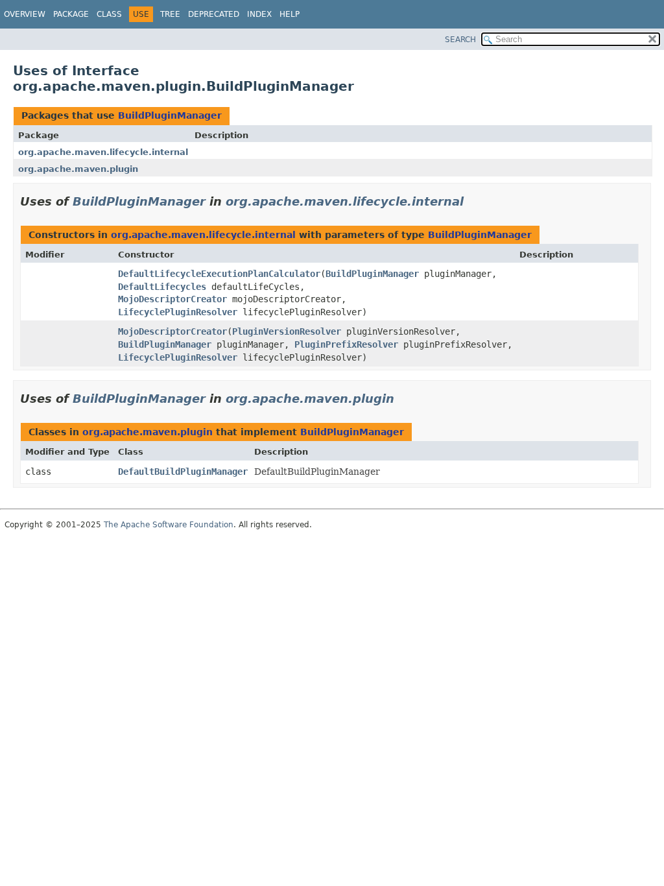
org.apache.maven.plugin (78, 169)
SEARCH (460, 39)
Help (289, 14)
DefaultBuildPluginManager (183, 471)
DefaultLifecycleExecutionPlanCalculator (219, 274)
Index (259, 14)
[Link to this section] (473, 201)
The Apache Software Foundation (168, 524)
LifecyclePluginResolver (177, 312)
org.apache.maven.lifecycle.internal (103, 152)
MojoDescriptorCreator (172, 299)
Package (71, 14)
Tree (170, 14)
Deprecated (213, 14)
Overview (24, 14)
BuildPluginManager (170, 115)
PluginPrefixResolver (346, 344)
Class (109, 14)
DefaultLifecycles (162, 286)
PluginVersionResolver (286, 331)
